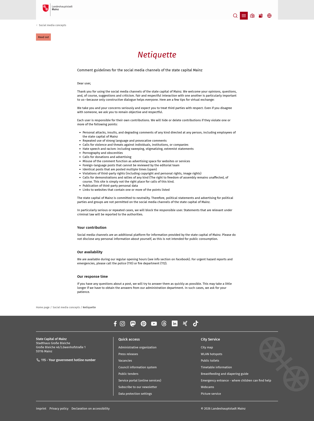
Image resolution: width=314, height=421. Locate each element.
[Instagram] (122, 323)
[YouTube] (154, 323)
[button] (43, 37)
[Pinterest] (143, 323)
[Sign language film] (261, 16)
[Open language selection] (269, 16)
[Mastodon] (133, 323)
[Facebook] (115, 323)
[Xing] (185, 323)
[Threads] (164, 323)
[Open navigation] (244, 16)
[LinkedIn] (175, 323)
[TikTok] (196, 323)
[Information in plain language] (252, 16)
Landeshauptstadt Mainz (228, 408)
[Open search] (235, 16)
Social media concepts (52, 25)
